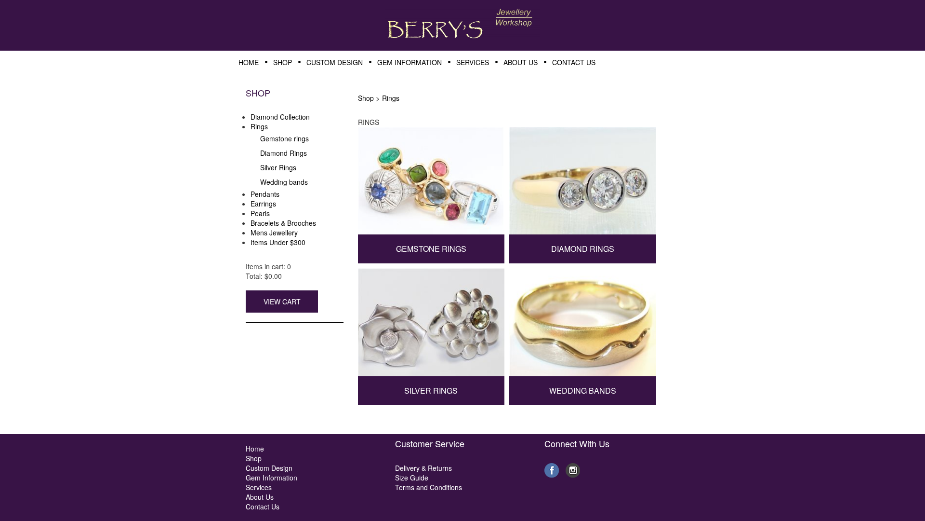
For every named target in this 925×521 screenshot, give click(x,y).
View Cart (282, 301)
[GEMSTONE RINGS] (431, 184)
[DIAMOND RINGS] (582, 184)
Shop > (369, 98)
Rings (390, 98)
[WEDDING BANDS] (582, 326)
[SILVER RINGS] (431, 326)
